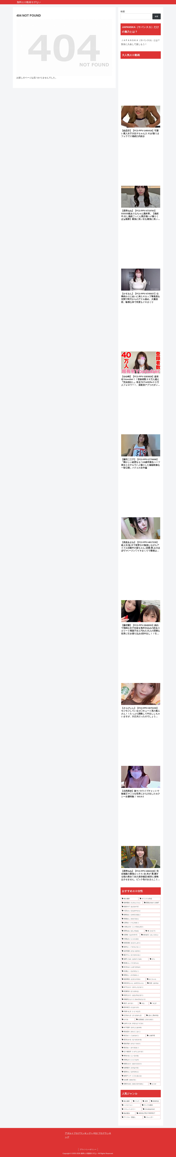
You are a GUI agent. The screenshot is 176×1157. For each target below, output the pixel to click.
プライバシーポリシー (88, 1149)
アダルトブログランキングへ (79, 1133)
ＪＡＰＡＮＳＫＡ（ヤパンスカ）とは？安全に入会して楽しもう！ (140, 42)
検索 (123, 11)
